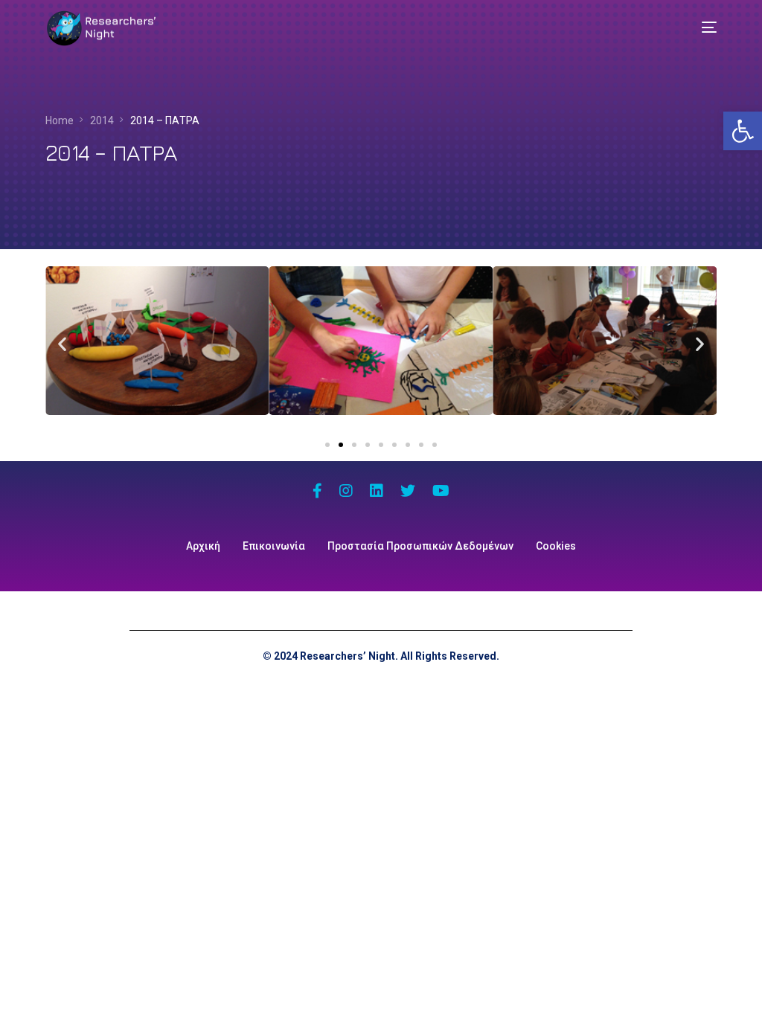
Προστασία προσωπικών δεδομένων (420, 546)
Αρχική (203, 546)
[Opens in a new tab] (317, 492)
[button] (742, 131)
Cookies (556, 546)
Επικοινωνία (274, 546)
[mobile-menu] (698, 27)
